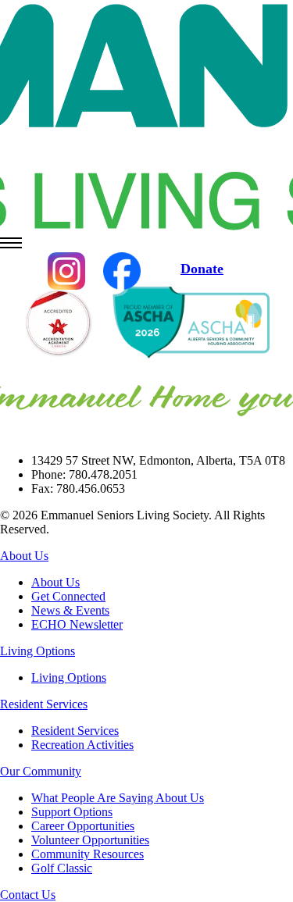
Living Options (37, 651)
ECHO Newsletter (77, 624)
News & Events (70, 610)
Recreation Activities (82, 744)
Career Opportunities (82, 825)
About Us (24, 555)
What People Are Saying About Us (117, 797)
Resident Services (44, 704)
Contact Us (27, 894)
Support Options (72, 811)
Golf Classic (61, 868)
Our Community (40, 771)
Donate (201, 268)
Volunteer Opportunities (90, 840)
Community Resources (87, 854)
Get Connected (68, 596)
